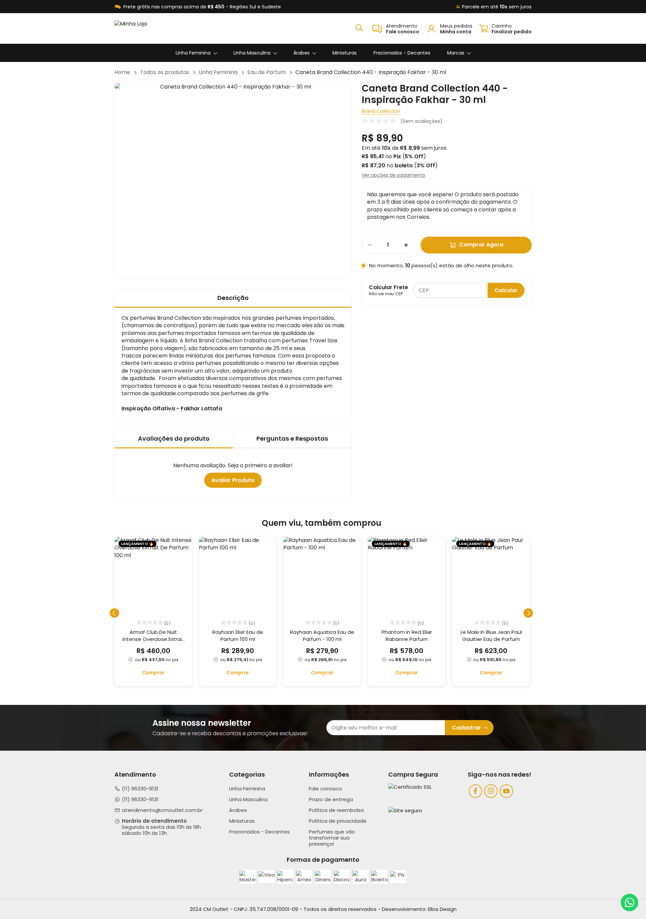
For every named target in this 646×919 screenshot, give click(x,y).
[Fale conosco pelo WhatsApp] (629, 902)
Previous (114, 613)
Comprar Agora (481, 244)
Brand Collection (381, 111)
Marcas (455, 52)
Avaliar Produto (233, 480)
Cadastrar (466, 727)
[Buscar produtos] (359, 27)
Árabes (301, 52)
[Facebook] (475, 791)
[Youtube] (506, 791)
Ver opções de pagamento (393, 175)
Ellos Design (442, 909)
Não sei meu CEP (386, 294)
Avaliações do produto (174, 438)
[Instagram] (491, 791)
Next (528, 613)
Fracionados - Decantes (401, 52)
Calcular (506, 290)
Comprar (153, 672)
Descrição (233, 298)
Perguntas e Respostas (292, 438)
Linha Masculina (252, 52)
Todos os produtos (164, 72)
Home (122, 72)
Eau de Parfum (266, 72)
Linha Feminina (193, 52)
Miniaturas (344, 52)
